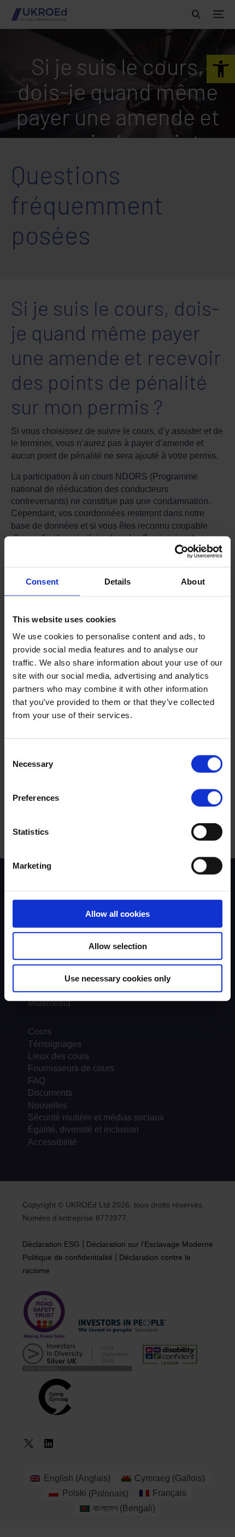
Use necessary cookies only (117, 978)
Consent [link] (42, 581)
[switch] (206, 798)
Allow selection (118, 945)
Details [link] (117, 581)
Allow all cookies (117, 913)
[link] (174, 552)
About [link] (193, 581)
